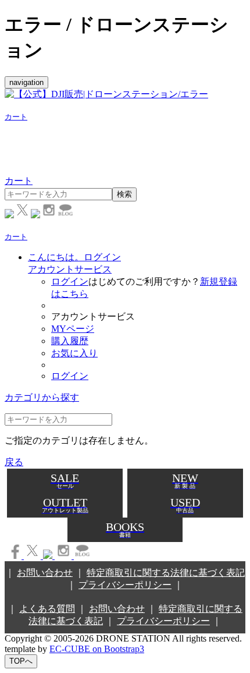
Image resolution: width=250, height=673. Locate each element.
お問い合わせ (45, 573)
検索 (124, 194)
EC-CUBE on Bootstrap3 (96, 649)
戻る (14, 462)
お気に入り (74, 353)
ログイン (69, 281)
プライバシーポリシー (125, 585)
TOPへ (21, 661)
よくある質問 (47, 609)
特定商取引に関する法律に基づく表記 (166, 573)
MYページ (72, 329)
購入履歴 (69, 341)
